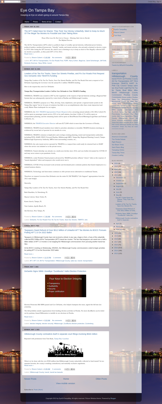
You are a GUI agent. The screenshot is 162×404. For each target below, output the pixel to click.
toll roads (135, 126)
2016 (116, 245)
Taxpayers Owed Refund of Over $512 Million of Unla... (126, 209)
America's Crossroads (119, 137)
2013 (116, 253)
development (116, 108)
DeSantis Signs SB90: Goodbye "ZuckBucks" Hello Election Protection (55, 271)
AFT (31, 60)
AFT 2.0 (36, 261)
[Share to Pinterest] (75, 57)
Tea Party (135, 124)
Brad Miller (127, 90)
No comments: (57, 57)
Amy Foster (119, 88)
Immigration (115, 126)
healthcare (125, 114)
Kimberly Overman (30, 63)
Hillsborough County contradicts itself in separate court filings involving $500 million (60, 334)
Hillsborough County (63, 261)
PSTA (119, 79)
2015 (116, 248)
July (117, 189)
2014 (116, 250)
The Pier (134, 114)
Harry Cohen (73, 60)
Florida (128, 105)
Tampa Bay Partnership (129, 108)
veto (86, 220)
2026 (116, 163)
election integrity (35, 323)
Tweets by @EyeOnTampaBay (122, 65)
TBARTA (81, 220)
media (114, 116)
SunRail (129, 124)
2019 (116, 236)
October (119, 180)
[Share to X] (71, 57)
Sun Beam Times (118, 145)
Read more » (29, 54)
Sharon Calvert (119, 32)
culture (121, 122)
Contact (58, 22)
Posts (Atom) (38, 390)
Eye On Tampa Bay (37, 10)
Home (27, 22)
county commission (125, 110)
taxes (133, 112)
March (118, 226)
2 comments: (57, 369)
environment (115, 128)
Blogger (113, 398)
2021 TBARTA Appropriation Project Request (51, 112)
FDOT (124, 101)
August (118, 186)
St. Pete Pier (132, 101)
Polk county (115, 124)
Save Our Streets (71, 220)
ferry (119, 103)
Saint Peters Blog (118, 147)
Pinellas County (131, 79)
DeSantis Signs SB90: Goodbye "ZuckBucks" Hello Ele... (127, 214)
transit (49, 63)
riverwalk (121, 128)
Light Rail (128, 88)
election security (47, 323)
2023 (116, 169)
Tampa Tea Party (125, 126)
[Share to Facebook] (73, 57)
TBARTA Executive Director (45, 123)
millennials (123, 124)
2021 (116, 175)
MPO (113, 110)
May (117, 195)
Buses (124, 97)
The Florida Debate (118, 139)
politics (129, 97)
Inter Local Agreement (125, 116)
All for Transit (134, 122)
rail (123, 79)
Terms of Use (46, 22)
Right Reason (116, 142)
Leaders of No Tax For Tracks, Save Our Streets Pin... (126, 205)
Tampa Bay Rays (125, 112)
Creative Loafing (117, 155)
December (120, 177)
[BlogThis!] (69, 57)
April (118, 223)
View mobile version (65, 383)
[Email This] (67, 57)
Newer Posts (30, 379)
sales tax (74, 261)
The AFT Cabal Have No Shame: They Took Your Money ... (125, 199)
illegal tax (82, 60)
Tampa (130, 86)
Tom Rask (117, 35)
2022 (116, 172)
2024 (116, 166)
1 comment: (57, 257)
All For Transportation (40, 60)
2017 (116, 242)
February (119, 229)
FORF (66, 60)
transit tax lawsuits (56, 372)
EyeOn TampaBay (120, 29)
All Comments (120, 56)
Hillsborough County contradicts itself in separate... (127, 219)
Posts (117, 52)
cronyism (134, 105)
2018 (116, 239)
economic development (124, 120)
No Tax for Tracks (58, 220)
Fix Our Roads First (56, 60)
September (120, 183)
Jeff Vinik (103, 60)
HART (131, 83)
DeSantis (33, 220)
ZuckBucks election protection (74, 323)
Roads (114, 103)
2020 (116, 233)
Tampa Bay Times (118, 152)
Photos (35, 22)
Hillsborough (58, 323)
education (126, 122)
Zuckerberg (89, 323)
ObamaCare (123, 118)
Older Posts (101, 379)
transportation (88, 261)
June (118, 192)
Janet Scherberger (92, 60)
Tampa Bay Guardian (61, 339)
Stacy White (42, 63)
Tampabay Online (118, 150)
